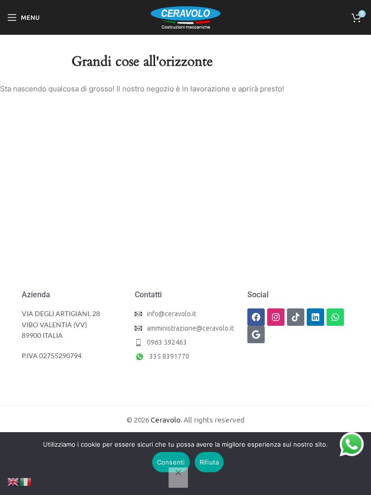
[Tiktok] (295, 317)
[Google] (256, 334)
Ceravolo (166, 420)
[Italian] (26, 481)
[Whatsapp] (335, 317)
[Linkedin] (315, 317)
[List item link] (184, 342)
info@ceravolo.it (171, 314)
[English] (13, 481)
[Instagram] (276, 317)
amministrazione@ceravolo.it (190, 328)
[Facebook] (256, 317)
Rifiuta (209, 462)
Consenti (171, 462)
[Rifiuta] (178, 477)
